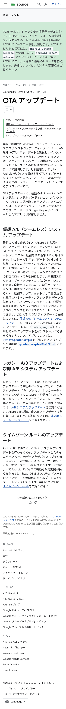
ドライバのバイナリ (14, 578)
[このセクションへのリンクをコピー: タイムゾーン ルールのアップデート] (14, 441)
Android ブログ (11, 604)
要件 (5, 556)
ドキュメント (11, 15)
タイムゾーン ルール (16, 486)
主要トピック (38, 84)
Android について (13, 683)
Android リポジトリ (14, 550)
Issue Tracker (10, 670)
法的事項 (49, 683)
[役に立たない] (44, 92)
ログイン (57, 4)
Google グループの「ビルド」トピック (24, 621)
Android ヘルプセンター (16, 642)
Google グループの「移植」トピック (23, 627)
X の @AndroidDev (13, 599)
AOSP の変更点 (47, 65)
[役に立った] (39, 92)
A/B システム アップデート (28, 407)
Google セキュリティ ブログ (18, 610)
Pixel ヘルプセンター (14, 647)
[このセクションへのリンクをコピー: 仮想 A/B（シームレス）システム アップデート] (36, 235)
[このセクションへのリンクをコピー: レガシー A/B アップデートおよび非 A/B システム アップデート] (10, 375)
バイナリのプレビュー (15, 567)
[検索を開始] (39, 4)
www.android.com (13, 653)
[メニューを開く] (5, 4)
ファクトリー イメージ (15, 572)
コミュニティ (33, 683)
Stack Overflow (11, 664)
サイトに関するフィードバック (22, 694)
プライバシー (28, 688)
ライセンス (11, 688)
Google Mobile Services (16, 658)
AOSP (6, 84)
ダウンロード (10, 561)
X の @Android (11, 593)
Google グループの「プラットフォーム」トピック (30, 615)
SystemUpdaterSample (17, 340)
